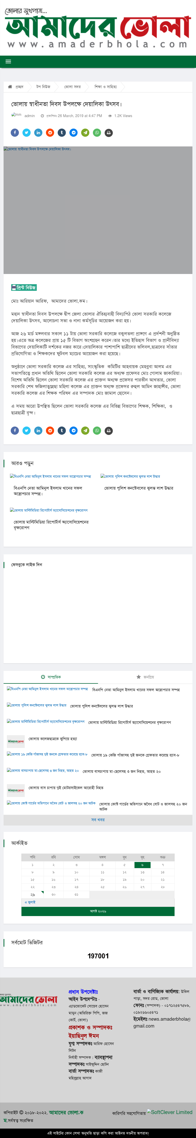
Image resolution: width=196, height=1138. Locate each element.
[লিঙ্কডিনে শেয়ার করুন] (38, 133)
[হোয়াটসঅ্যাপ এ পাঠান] (97, 133)
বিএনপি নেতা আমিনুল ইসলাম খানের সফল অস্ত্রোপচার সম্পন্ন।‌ (48, 491)
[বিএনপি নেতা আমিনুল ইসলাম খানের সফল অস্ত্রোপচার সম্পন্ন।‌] (49, 689)
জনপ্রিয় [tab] (148, 677)
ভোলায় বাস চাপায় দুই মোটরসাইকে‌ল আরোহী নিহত (66, 788)
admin (29, 116)
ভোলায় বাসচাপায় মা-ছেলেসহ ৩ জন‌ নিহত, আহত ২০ (122, 771)
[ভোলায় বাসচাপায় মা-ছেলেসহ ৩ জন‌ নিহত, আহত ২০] (45, 771)
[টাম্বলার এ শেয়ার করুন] (62, 133)
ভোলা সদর (72, 87)
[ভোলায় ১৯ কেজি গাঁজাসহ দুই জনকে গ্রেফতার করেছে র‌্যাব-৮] (49, 755)
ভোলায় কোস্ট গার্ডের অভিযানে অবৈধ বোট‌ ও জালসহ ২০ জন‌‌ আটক (143, 807)
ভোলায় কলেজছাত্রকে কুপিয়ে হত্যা (53, 739)
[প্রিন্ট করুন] (109, 133)
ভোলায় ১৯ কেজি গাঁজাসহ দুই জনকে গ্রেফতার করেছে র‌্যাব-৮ (135, 755)
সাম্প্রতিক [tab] (53, 677)
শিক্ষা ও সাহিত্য (106, 87)
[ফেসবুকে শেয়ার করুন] (15, 133)
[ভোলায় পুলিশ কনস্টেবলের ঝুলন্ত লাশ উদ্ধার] (38, 706)
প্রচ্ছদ (18, 87)
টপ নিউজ (43, 87)
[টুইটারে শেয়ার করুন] (26, 133)
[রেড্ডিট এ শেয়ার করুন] (50, 133)
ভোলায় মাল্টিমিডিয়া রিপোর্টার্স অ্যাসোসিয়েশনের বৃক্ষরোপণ (51, 525)
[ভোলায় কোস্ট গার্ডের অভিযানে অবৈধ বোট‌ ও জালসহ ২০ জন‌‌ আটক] (53, 804)
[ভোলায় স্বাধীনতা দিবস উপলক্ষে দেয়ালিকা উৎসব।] (98, 210)
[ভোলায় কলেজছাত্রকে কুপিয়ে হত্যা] (18, 741)
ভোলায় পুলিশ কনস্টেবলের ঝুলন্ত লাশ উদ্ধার (138, 488)
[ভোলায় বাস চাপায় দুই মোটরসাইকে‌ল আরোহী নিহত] (18, 790)
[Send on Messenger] (73, 133)
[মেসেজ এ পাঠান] (85, 133)
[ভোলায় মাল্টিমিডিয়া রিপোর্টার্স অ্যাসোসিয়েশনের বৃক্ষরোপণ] (47, 722)
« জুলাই (30, 902)
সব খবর (98, 820)
